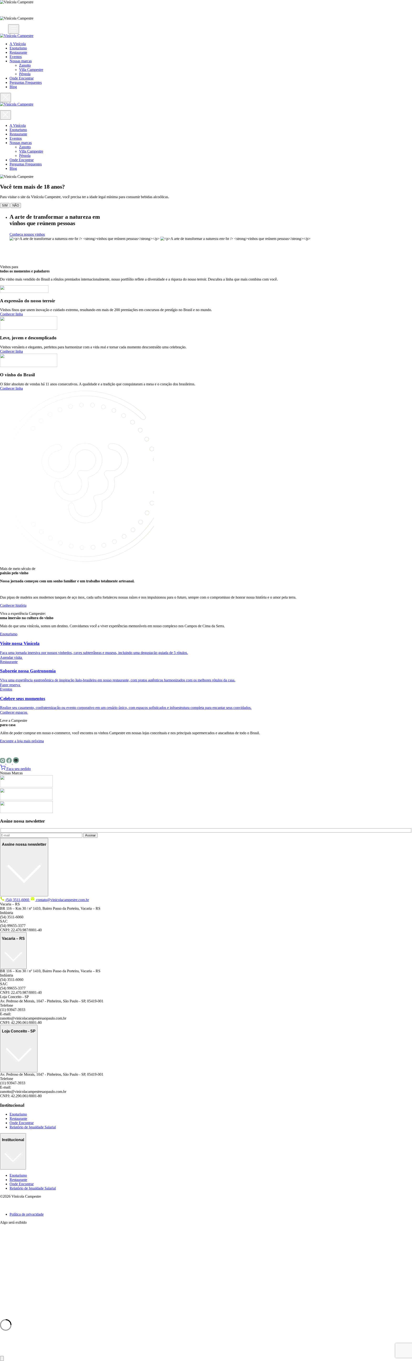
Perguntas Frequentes (26, 82)
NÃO (15, 205)
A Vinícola (18, 44)
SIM (5, 205)
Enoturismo (18, 48)
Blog (13, 87)
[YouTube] (16, 762)
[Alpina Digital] (6, 1206)
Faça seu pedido (18, 769)
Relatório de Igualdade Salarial (33, 1127)
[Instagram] (3, 762)
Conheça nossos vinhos (27, 234)
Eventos (16, 57)
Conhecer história (13, 605)
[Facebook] (9, 762)
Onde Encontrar (22, 78)
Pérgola (25, 74)
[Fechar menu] (5, 97)
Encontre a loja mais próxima (22, 741)
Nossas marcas (21, 61)
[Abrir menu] (13, 29)
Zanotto (25, 65)
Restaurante (18, 52)
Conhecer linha (11, 314)
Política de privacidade (27, 1214)
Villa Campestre (31, 70)
